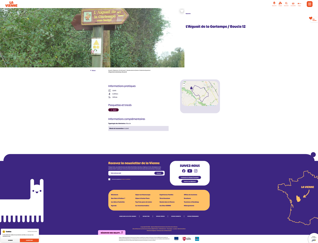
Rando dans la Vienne (167, 202)
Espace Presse (160, 216)
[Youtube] (189, 171)
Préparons (115, 70)
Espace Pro (146, 216)
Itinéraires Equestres (144, 70)
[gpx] (114, 110)
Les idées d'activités (118, 202)
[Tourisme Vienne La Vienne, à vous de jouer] (13, 4)
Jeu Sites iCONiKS (165, 206)
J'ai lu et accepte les (121, 179)
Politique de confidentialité (164, 230)
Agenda (114, 206)
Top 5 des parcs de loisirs (143, 202)
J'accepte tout (29, 240)
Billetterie (114, 195)
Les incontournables (142, 206)
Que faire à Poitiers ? (118, 198)
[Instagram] (195, 171)
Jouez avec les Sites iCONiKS (127, 216)
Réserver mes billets (110, 233)
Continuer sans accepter (32, 231)
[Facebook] (183, 171)
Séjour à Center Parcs (142, 198)
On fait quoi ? (122, 70)
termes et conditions (125, 179)
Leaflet (208, 105)
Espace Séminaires (193, 216)
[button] (191, 88)
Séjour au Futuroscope (142, 195)
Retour (94, 70)
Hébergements (189, 206)
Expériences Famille (166, 195)
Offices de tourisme (190, 195)
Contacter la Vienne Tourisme (190, 177)
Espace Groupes (176, 216)
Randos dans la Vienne (133, 70)
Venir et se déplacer (190, 181)
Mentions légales (151, 230)
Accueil (110, 70)
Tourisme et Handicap (191, 202)
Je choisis (10, 240)
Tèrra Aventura (165, 198)
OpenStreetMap (212, 105)
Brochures (187, 198)
